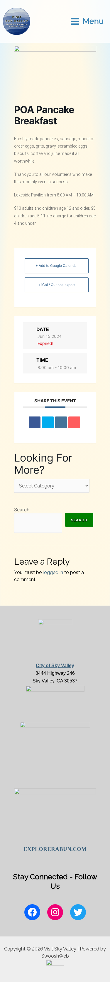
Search (21, 510)
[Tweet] (48, 422)
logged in (53, 572)
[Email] (74, 422)
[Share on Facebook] (34, 422)
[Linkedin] (61, 422)
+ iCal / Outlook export (56, 284)
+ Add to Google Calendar (56, 265)
